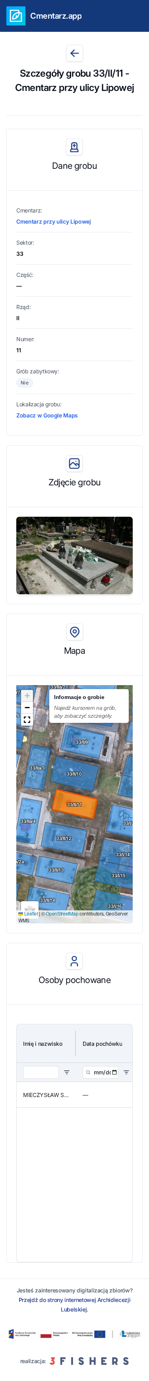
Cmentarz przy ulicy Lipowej (53, 221)
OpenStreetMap (62, 913)
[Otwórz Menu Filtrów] (67, 1072)
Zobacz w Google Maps (47, 415)
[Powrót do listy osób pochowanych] (74, 53)
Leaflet (30, 913)
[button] (27, 696)
